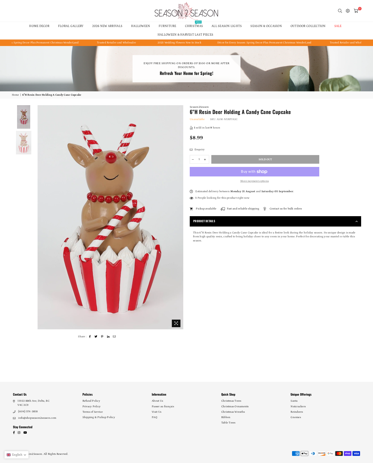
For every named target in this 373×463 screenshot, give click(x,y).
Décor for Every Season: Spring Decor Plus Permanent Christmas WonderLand (244, 42)
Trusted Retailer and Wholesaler (96, 42)
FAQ (154, 417)
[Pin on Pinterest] (102, 337)
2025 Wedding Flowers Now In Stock (159, 42)
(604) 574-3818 (28, 411)
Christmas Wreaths (233, 412)
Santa (294, 401)
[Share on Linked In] (108, 337)
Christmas (194, 25)
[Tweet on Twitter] (96, 337)
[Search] (340, 11)
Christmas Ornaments (235, 406)
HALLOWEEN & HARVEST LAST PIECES (185, 34)
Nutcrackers (298, 406)
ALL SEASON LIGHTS (227, 26)
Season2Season (199, 107)
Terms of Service (92, 412)
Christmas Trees (231, 401)
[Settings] (348, 11)
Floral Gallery (71, 26)
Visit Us (156, 412)
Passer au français (163, 406)
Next (179, 217)
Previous (41, 217)
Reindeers (297, 412)
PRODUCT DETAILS (204, 221)
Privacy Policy (91, 406)
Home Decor (39, 26)
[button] (16, 454)
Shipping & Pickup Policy (98, 417)
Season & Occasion (266, 26)
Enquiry (199, 149)
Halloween (140, 26)
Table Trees (228, 422)
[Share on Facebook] (90, 337)
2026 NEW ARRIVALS (107, 26)
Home (15, 95)
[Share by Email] (114, 337)
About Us (157, 401)
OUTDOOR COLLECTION (308, 26)
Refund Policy (91, 401)
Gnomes (296, 417)
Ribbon (226, 417)
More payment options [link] (254, 181)
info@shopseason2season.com (37, 418)
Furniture (167, 26)
